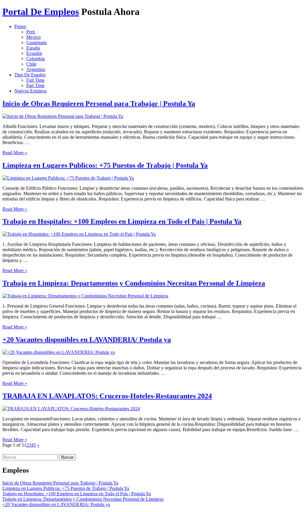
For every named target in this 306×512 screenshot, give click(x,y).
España (33, 47)
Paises (20, 26)
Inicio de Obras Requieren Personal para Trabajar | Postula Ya (98, 103)
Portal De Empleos (40, 11)
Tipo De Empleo (30, 74)
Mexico (33, 37)
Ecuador (34, 53)
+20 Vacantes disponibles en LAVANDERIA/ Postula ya (86, 339)
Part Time (35, 85)
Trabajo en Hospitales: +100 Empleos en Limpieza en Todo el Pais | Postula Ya (121, 221)
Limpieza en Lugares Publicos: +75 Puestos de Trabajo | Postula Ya (105, 165)
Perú (30, 31)
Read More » (14, 152)
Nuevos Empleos (30, 90)
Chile (31, 64)
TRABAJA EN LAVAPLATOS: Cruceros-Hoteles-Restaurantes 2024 (107, 396)
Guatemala (36, 42)
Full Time (35, 80)
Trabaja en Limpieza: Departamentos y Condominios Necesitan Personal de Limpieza (133, 283)
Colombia (35, 58)
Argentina (35, 69)
